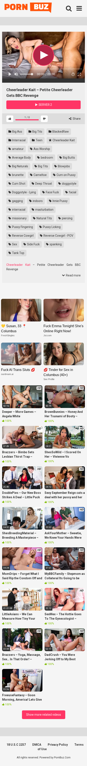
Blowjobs (63, 166)
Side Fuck (33, 244)
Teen (38, 140)
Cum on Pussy (66, 175)
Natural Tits (44, 218)
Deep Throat (43, 183)
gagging (17, 201)
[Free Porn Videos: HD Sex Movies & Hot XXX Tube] (28, 8)
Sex (14, 244)
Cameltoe (40, 175)
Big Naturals (19, 166)
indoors (37, 201)
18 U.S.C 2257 (16, 744)
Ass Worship (41, 149)
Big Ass (17, 131)
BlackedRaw (60, 131)
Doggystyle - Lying (23, 192)
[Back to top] (79, 757)
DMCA (36, 744)
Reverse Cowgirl (22, 235)
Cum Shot (18, 183)
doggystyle (68, 183)
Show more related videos (43, 714)
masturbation (44, 209)
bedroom (46, 157)
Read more (73, 275)
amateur (17, 149)
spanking (55, 244)
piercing (66, 218)
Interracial (19, 140)
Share (76, 118)
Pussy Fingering (22, 227)
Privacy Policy (58, 744)
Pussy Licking (51, 227)
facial (72, 192)
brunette (17, 175)
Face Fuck (52, 192)
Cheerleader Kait (63, 140)
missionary (19, 218)
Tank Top (17, 253)
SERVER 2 (45, 104)
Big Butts (68, 157)
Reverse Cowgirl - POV (58, 235)
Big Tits (37, 131)
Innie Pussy (60, 201)
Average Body (21, 157)
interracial (18, 209)
